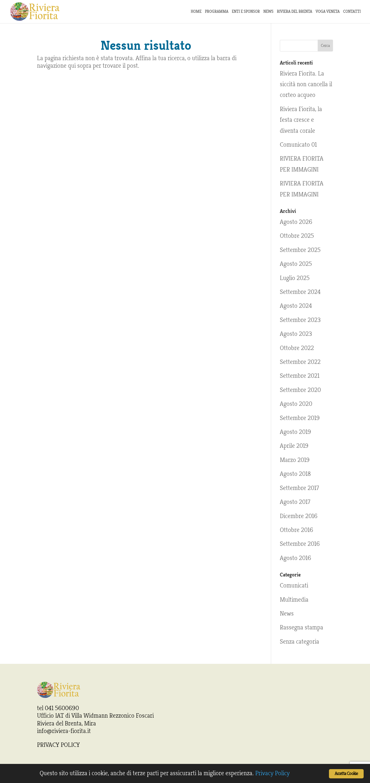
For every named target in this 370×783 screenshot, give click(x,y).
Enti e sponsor (246, 12)
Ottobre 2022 (297, 348)
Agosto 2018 (295, 474)
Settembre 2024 (300, 292)
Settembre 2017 (299, 488)
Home (196, 12)
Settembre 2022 (300, 362)
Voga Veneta (328, 12)
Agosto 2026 (296, 222)
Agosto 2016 (295, 558)
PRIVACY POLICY (58, 745)
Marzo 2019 (295, 460)
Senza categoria (299, 641)
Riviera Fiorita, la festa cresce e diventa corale (301, 120)
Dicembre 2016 (298, 516)
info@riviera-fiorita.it (64, 731)
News (287, 613)
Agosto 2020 (296, 404)
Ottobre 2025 (297, 235)
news (268, 12)
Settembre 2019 (300, 418)
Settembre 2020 (300, 390)
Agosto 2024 (296, 305)
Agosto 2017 (295, 502)
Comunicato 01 (298, 144)
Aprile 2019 (294, 445)
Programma (216, 12)
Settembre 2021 (299, 375)
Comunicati (294, 585)
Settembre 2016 (300, 544)
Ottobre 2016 (296, 530)
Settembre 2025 (300, 250)
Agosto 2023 (296, 334)
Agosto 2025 (296, 264)
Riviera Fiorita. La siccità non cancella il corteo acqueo (306, 84)
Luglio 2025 (295, 278)
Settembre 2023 (300, 320)
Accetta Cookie (346, 773)
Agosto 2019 (295, 432)
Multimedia (294, 599)
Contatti (352, 12)
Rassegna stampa (301, 627)
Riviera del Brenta (294, 12)
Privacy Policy (272, 773)
